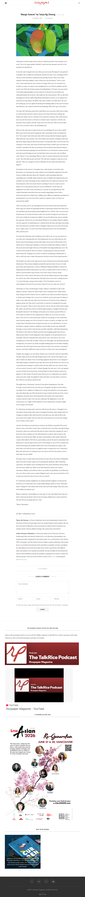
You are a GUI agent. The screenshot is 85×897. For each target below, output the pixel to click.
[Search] (79, 3)
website (53, 556)
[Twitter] (39, 881)
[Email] (53, 881)
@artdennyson (21, 559)
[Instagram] (46, 881)
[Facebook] (32, 881)
